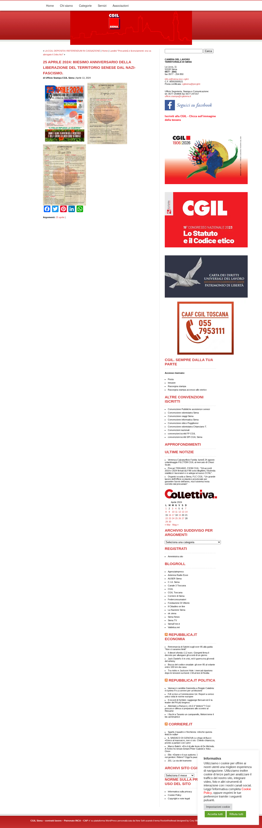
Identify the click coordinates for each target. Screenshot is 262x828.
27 (183, 518)
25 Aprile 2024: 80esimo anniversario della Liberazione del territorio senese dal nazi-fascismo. (89, 67)
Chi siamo (66, 5)
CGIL (170, 589)
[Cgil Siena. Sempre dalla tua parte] (131, 44)
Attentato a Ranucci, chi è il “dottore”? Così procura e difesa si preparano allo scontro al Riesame (187, 708)
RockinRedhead (168, 820)
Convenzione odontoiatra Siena (183, 412)
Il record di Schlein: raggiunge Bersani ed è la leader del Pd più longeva (188, 701)
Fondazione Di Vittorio (179, 603)
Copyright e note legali (179, 798)
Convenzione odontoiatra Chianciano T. (187, 426)
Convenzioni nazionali (178, 430)
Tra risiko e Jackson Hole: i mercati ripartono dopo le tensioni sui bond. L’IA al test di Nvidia (188, 671)
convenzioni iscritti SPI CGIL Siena (185, 437)
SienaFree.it (174, 624)
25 (176, 518)
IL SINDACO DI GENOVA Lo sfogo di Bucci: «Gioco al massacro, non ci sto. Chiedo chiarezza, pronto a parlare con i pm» (190, 740)
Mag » (175, 524)
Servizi (102, 5)
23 (170, 518)
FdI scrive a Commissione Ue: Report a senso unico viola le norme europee (189, 695)
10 (173, 512)
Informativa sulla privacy (180, 791)
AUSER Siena (175, 578)
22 (166, 518)
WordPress (111, 820)
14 (186, 512)
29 (166, 521)
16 (170, 515)
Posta (171, 379)
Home (50, 5)
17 (173, 515)
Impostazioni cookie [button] (218, 806)
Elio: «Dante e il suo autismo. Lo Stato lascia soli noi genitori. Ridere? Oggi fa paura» (190, 755)
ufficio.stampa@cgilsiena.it (178, 96)
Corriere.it (180, 724)
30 (170, 521)
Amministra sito (175, 556)
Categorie (85, 5)
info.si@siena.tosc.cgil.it (177, 79)
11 (176, 512)
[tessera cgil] (207, 183)
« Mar (168, 524)
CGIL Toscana (175, 592)
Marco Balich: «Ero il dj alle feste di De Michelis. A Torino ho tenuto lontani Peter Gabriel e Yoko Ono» (190, 748)
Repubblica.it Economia (181, 637)
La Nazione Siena (176, 610)
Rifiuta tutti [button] (236, 814)
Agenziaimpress (176, 571)
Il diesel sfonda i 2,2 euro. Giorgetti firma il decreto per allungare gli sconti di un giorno (187, 653)
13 (183, 512)
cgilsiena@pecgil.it (191, 84)
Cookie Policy (174, 795)
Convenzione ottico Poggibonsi (183, 423)
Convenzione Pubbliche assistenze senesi (189, 409)
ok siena (172, 613)
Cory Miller (195, 820)
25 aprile (60, 217)
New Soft (140, 820)
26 (179, 518)
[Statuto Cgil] (190, 221)
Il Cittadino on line (176, 606)
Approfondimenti (183, 444)
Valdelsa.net (174, 627)
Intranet (171, 383)
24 (173, 518)
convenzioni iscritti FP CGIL (181, 433)
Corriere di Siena (176, 596)
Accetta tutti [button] (215, 814)
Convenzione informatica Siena (183, 419)
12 (179, 512)
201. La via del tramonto (180, 760)
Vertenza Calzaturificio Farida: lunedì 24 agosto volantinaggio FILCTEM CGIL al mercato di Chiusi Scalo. (190, 462)
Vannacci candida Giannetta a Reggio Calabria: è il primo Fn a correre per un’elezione (189, 689)
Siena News (174, 617)
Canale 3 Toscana (177, 585)
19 (179, 515)
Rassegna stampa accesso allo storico (187, 390)
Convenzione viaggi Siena (180, 416)
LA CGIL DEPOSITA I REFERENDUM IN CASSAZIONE (72, 51)
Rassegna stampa (177, 386)
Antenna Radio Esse (178, 575)
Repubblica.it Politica (192, 680)
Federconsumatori (177, 599)
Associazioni (121, 5)
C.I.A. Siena (174, 582)
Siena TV (172, 620)
